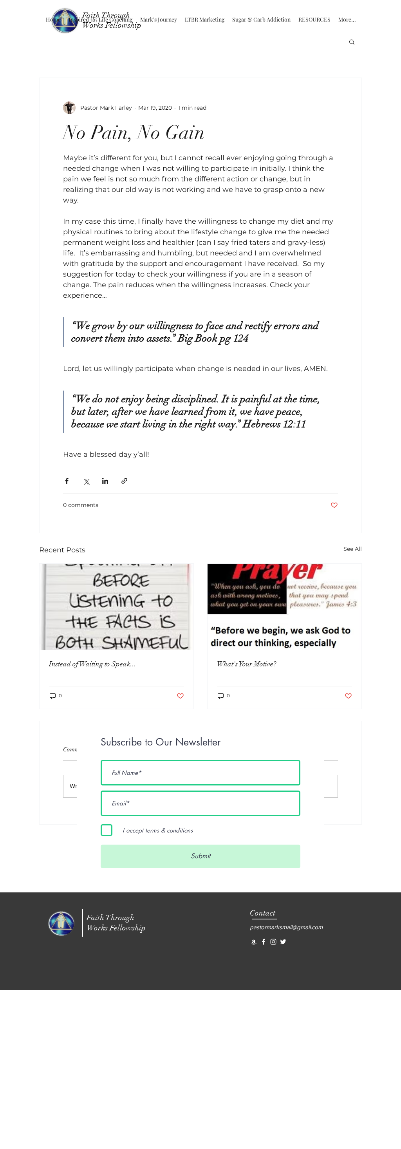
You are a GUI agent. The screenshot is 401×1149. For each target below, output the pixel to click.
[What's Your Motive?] (284, 607)
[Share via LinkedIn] (105, 481)
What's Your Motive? (246, 664)
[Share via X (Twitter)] (86, 481)
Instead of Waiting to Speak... (92, 664)
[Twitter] (283, 942)
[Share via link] (124, 481)
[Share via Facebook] (66, 481)
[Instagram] (273, 942)
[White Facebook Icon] (263, 942)
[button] (352, 41)
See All (352, 548)
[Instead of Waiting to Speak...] (116, 607)
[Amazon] (254, 942)
